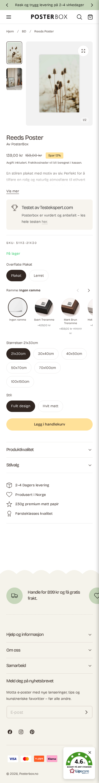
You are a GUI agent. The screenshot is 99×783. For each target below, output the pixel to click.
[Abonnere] (86, 712)
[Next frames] (89, 290)
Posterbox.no (28, 774)
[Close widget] (90, 752)
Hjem (10, 31)
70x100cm (47, 367)
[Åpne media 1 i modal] (83, 51)
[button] (8, 17)
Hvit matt (50, 406)
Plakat (16, 275)
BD (24, 31)
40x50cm (74, 353)
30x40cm (46, 353)
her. (45, 221)
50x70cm (19, 367)
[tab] (14, 52)
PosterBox (20, 144)
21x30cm (18, 353)
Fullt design (20, 406)
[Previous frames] (78, 290)
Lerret (39, 275)
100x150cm (20, 381)
